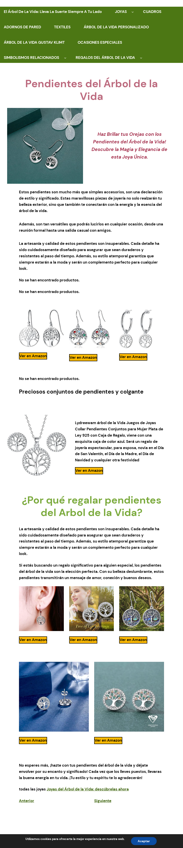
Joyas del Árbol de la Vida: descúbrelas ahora (88, 789)
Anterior (26, 800)
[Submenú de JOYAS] (132, 12)
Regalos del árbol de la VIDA (105, 57)
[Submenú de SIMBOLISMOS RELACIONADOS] (65, 58)
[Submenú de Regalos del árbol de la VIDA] (141, 58)
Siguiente (102, 800)
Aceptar (144, 841)
